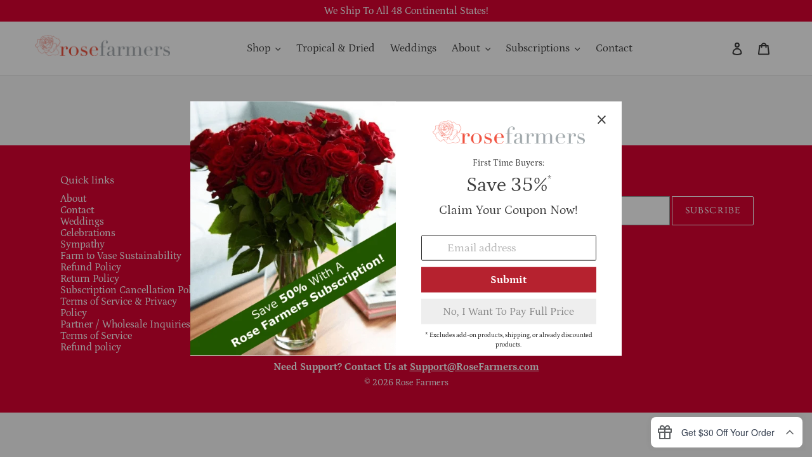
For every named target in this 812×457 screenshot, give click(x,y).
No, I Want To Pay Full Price (508, 311)
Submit (508, 279)
